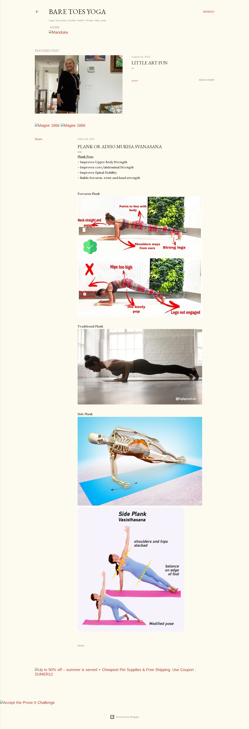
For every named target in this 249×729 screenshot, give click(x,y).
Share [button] (135, 80)
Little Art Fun (150, 63)
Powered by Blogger (127, 716)
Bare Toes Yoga (77, 11)
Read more (206, 79)
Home (55, 27)
